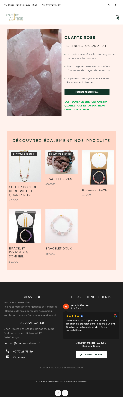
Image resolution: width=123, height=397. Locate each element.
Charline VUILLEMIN (46, 381)
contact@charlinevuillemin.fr (22, 343)
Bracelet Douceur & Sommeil (18, 252)
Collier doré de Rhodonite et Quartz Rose (23, 191)
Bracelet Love (94, 189)
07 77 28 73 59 (23, 351)
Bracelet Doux (58, 248)
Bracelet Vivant (59, 179)
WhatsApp (19, 357)
